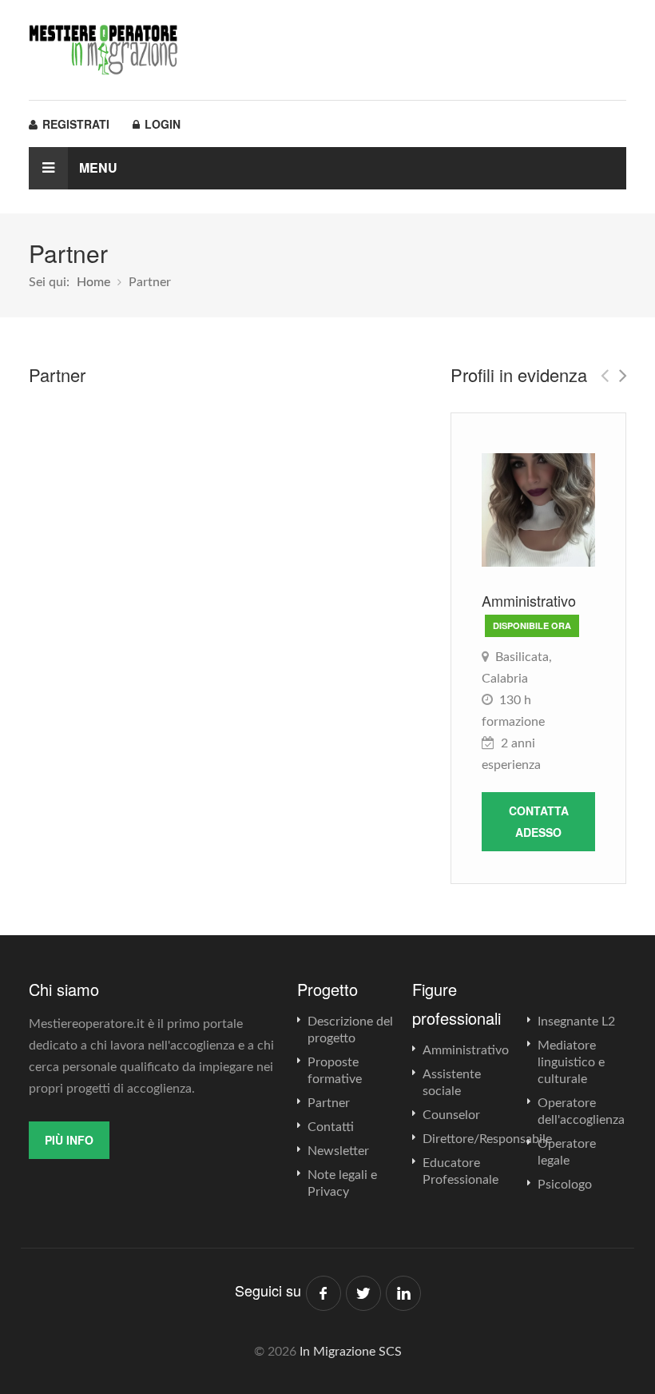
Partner (329, 1103)
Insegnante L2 (576, 1021)
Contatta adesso (539, 821)
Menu (96, 167)
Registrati (74, 124)
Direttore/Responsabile (487, 1139)
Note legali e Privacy (342, 1183)
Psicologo (565, 1184)
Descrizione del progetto (350, 1030)
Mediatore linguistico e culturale (571, 1062)
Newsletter (338, 1151)
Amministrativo (466, 1050)
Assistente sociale (452, 1082)
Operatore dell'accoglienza (581, 1111)
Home (93, 282)
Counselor (451, 1115)
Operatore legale (567, 1152)
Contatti (331, 1127)
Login (161, 124)
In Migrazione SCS (351, 1351)
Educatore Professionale (460, 1171)
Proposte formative (335, 1070)
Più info (69, 1140)
